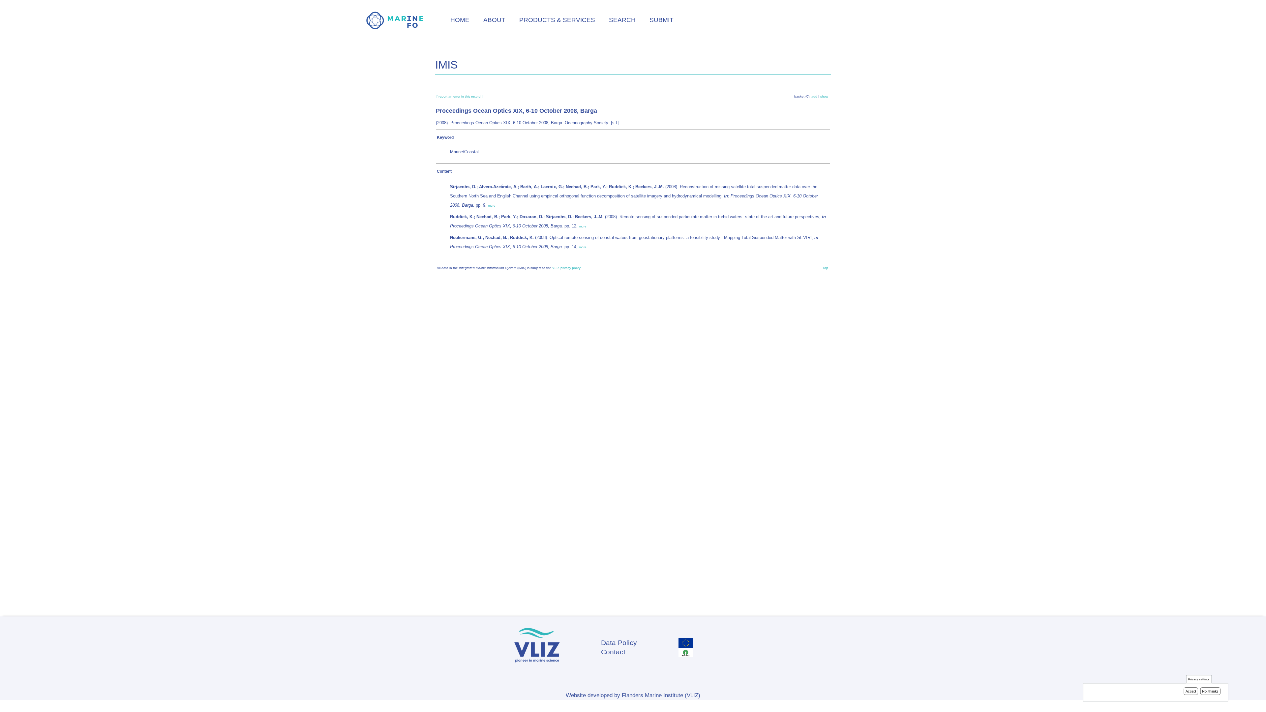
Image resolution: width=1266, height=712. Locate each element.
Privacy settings (1199, 679)
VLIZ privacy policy (566, 268)
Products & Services (557, 20)
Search (622, 20)
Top (825, 268)
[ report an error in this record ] (460, 96)
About (494, 20)
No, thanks (1210, 691)
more (492, 205)
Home (459, 20)
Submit (661, 20)
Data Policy (619, 642)
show (824, 96)
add (814, 96)
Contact (613, 652)
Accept (1191, 691)
